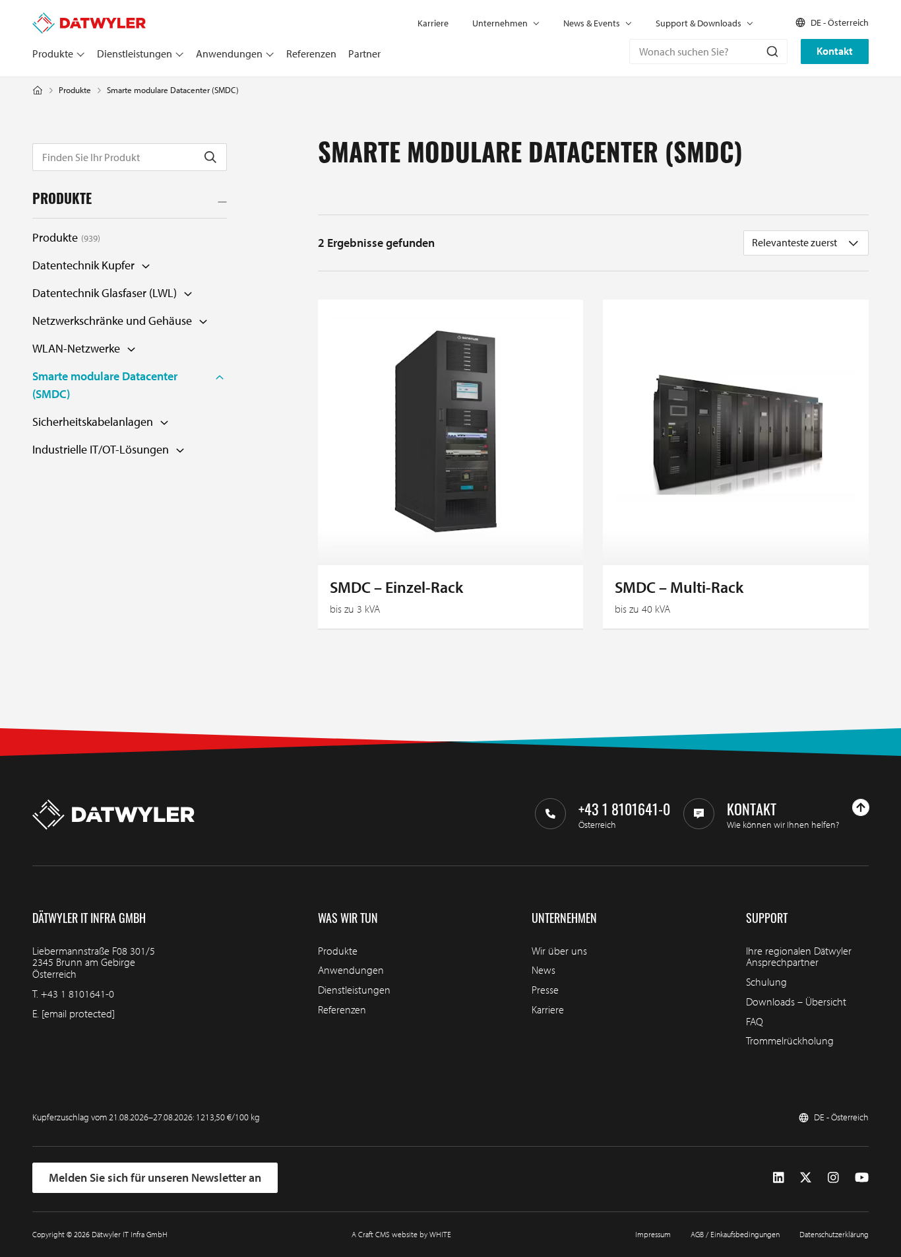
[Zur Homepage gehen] (89, 18)
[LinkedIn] (778, 1178)
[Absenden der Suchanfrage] (210, 157)
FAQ (754, 1021)
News (543, 969)
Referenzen (311, 53)
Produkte (52, 53)
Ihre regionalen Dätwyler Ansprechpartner (799, 956)
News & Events (591, 23)
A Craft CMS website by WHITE (401, 1234)
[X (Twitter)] (805, 1178)
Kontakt (835, 50)
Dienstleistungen (134, 53)
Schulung (766, 981)
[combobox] (708, 51)
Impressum (653, 1234)
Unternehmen (500, 23)
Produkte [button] (62, 200)
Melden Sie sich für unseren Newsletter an (155, 1177)
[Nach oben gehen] (861, 807)
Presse (545, 989)
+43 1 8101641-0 (77, 993)
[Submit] (771, 51)
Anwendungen (229, 53)
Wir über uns (559, 950)
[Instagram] (833, 1178)
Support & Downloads (698, 23)
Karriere (433, 23)
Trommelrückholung (790, 1040)
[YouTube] (862, 1178)
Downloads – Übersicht (796, 1001)
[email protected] (78, 1013)
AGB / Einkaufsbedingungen (735, 1234)
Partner (364, 53)
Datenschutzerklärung (834, 1234)
